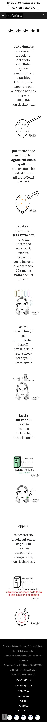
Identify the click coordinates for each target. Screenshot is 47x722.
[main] (23, 31)
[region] (23, 6)
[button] (3, 15)
